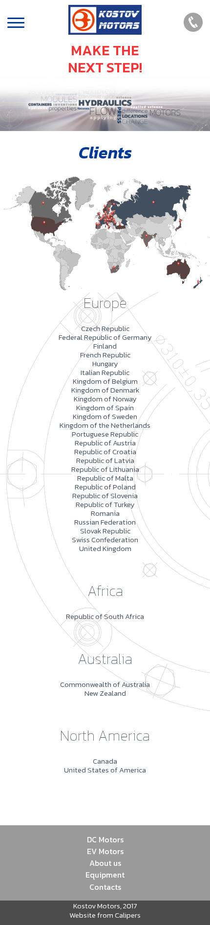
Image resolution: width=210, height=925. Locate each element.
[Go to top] (192, 902)
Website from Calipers (105, 915)
